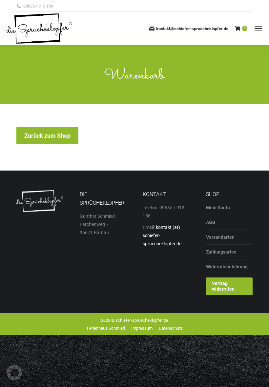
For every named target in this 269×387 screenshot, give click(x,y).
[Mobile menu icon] (258, 28)
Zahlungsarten (221, 252)
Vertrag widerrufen (223, 286)
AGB (210, 222)
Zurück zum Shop (47, 135)
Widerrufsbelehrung (227, 266)
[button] (14, 372)
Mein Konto (218, 207)
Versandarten (220, 237)
